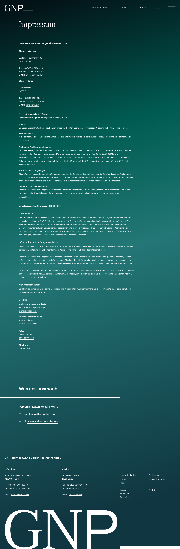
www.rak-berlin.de (27, 165)
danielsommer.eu (26, 338)
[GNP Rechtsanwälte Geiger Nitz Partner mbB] (18, 11)
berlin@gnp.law (32, 105)
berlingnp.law (75, 494)
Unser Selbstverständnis (42, 421)
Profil (143, 7)
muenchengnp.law (20, 494)
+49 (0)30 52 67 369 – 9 (76, 488)
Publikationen (155, 475)
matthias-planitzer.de (28, 324)
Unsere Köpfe (49, 407)
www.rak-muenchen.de (29, 157)
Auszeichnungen (156, 479)
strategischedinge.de (28, 311)
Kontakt (123, 490)
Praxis (124, 7)
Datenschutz (125, 497)
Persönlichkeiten (99, 7)
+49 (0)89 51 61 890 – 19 (19, 488)
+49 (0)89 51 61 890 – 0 (18, 485)
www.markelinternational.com (106, 193)
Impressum (124, 493)
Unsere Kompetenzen (41, 414)
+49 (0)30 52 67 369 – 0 (76, 485)
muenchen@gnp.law (34, 75)
